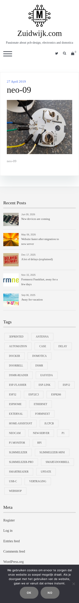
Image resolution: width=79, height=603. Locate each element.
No (50, 592)
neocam (15, 433)
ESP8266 (56, 394)
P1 (63, 433)
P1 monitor (17, 442)
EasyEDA (46, 375)
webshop (15, 491)
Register (9, 520)
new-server (41, 433)
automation (18, 346)
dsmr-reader (18, 375)
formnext (42, 413)
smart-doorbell (57, 462)
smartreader (19, 471)
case (42, 346)
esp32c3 (34, 394)
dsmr (39, 365)
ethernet (40, 404)
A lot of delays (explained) (37, 259)
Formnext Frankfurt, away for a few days (39, 282)
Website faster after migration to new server (40, 241)
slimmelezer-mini (52, 452)
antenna (42, 336)
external (16, 413)
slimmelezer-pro (21, 462)
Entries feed (11, 541)
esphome (15, 404)
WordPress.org (13, 562)
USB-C (13, 481)
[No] (73, 584)
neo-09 (11, 161)
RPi (39, 442)
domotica (39, 356)
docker (14, 356)
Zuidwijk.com (39, 33)
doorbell (16, 365)
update (46, 471)
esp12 (66, 384)
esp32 (12, 394)
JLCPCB (49, 423)
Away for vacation (32, 299)
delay (62, 346)
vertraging (37, 481)
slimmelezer (18, 452)
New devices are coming (35, 219)
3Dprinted (16, 336)
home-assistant (20, 423)
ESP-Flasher (17, 384)
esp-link (44, 384)
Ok (29, 592)
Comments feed (14, 551)
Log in (8, 530)
